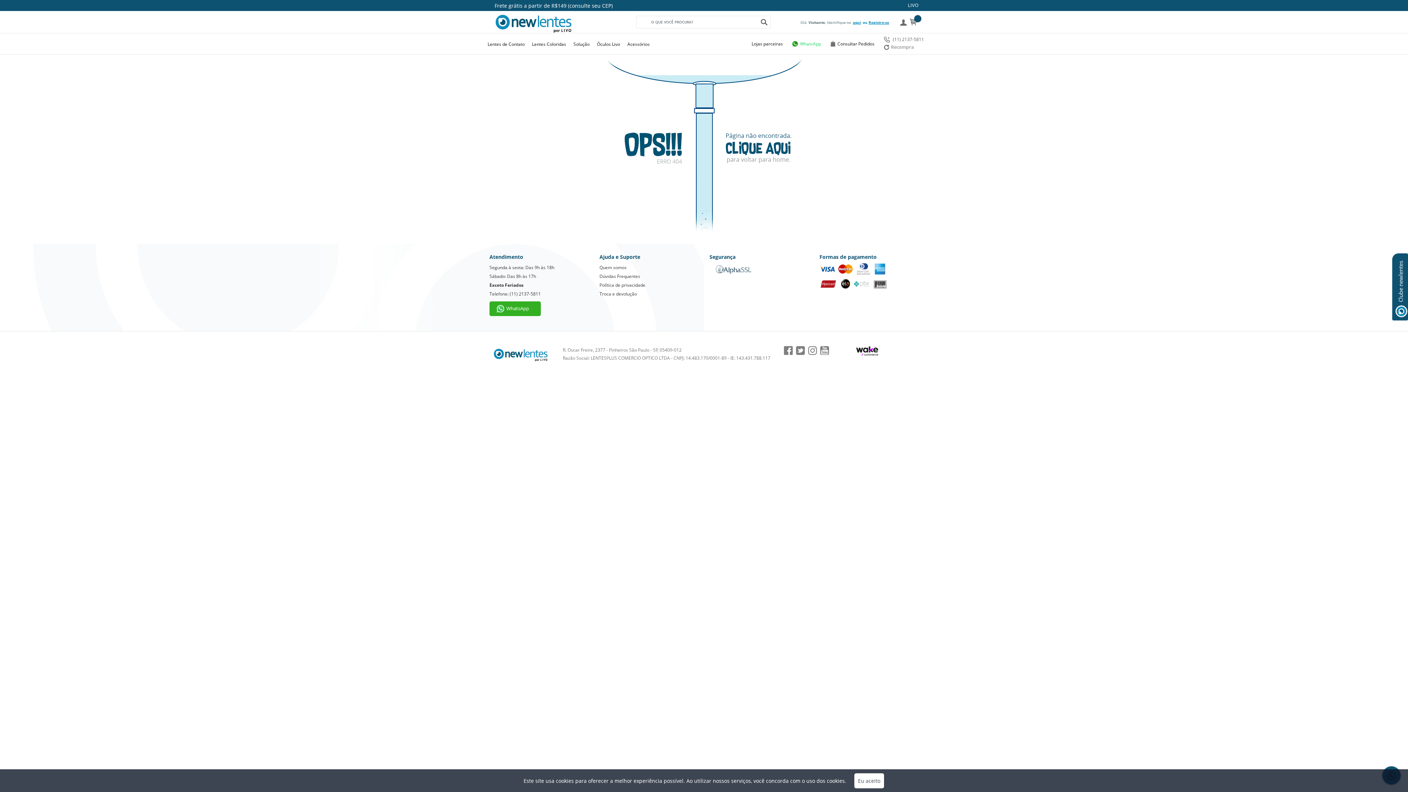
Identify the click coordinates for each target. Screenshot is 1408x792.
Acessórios (638, 44)
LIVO (913, 5)
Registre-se (879, 22)
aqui (857, 22)
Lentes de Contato (506, 44)
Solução (581, 44)
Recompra (902, 47)
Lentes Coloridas (549, 44)
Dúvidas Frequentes (620, 276)
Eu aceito (869, 780)
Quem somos (613, 267)
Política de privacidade (622, 285)
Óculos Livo (608, 44)
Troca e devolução (618, 294)
